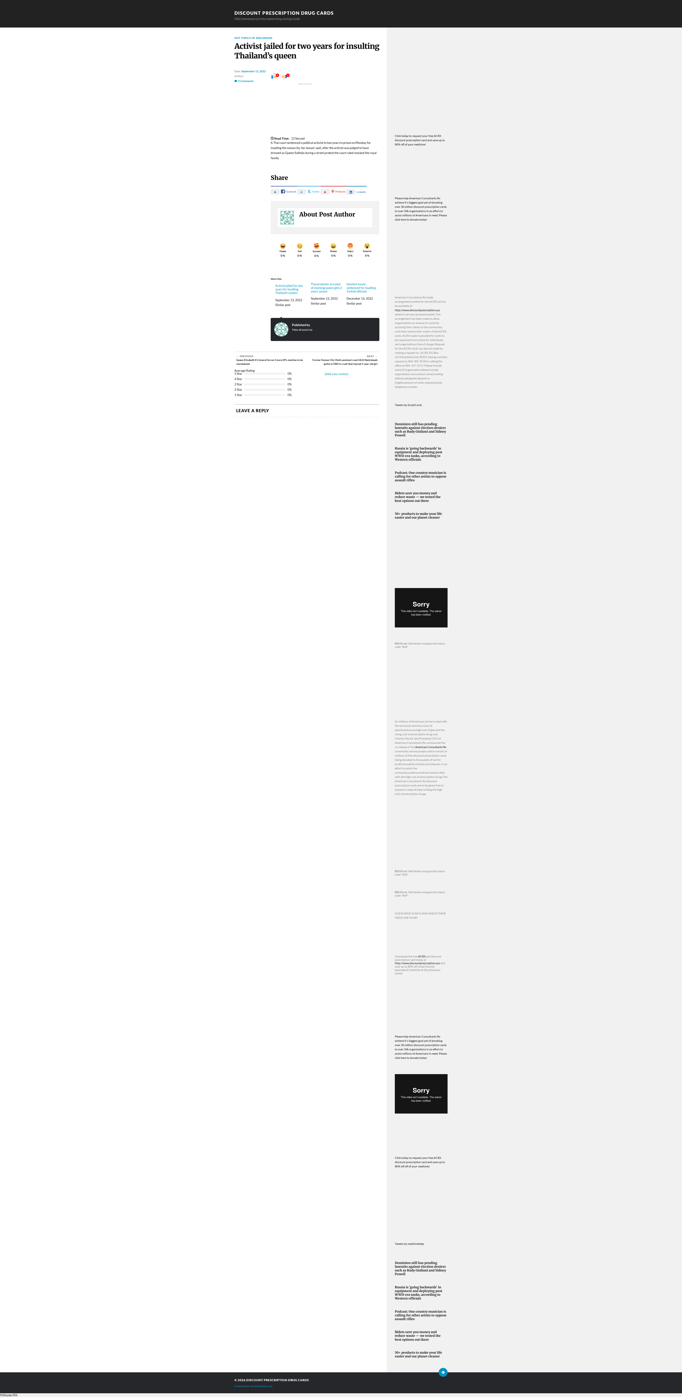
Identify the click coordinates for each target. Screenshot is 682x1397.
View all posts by (302, 329)
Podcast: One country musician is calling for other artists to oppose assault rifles (420, 476)
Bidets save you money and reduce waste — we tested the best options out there (418, 497)
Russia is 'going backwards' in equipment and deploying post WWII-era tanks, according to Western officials (418, 454)
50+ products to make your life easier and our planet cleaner (418, 515)
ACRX (422, 956)
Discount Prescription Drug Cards (284, 13)
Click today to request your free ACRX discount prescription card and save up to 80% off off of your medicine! (420, 1162)
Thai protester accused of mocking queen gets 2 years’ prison (326, 287)
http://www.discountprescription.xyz (417, 310)
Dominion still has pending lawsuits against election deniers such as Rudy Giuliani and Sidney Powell (420, 429)
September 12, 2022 (254, 71)
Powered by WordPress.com (253, 1386)
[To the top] (443, 1372)
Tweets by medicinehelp (409, 1243)
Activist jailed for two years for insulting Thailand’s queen (289, 289)
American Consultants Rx (430, 747)
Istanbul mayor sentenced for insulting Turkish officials (361, 287)
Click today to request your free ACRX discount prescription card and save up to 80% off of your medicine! (420, 140)
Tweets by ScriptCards (408, 405)
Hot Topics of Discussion (253, 37)
